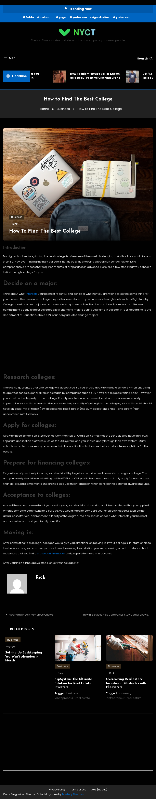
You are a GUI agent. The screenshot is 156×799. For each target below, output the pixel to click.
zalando (46, 17)
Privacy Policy (57, 789)
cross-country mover (51, 553)
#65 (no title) (99, 789)
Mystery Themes (73, 794)
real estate (83, 698)
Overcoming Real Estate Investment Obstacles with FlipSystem (126, 683)
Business (16, 217)
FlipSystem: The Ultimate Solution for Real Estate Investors (73, 683)
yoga (62, 17)
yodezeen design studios (91, 17)
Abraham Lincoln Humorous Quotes (31, 614)
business (72, 693)
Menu (13, 58)
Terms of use (78, 789)
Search (142, 58)
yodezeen (123, 17)
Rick (14, 224)
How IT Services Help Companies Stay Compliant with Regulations (118, 614)
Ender (12, 646)
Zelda (30, 17)
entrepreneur (64, 698)
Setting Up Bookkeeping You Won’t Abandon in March (23, 656)
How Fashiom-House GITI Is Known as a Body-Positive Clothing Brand (77, 76)
